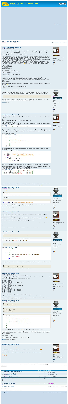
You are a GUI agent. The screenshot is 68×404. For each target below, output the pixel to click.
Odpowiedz (2, 42)
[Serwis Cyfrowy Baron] (5, 3)
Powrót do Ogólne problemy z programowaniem (8, 386)
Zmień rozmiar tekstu (65, 7)
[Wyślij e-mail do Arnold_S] (53, 64)
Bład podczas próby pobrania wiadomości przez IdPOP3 (13, 371)
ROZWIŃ (15, 134)
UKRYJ (6, 125)
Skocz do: (49, 386)
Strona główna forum (5, 392)
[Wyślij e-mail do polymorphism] (53, 111)
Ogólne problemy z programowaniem (11, 374)
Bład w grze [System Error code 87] (9, 383)
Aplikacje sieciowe (10, 372)
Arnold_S (5, 48)
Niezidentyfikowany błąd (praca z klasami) (11, 41)
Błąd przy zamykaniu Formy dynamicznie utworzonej (12, 373)
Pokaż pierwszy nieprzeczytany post (56, 42)
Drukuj (64, 7)
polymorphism (54, 96)
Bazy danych (9, 378)
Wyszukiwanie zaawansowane (62, 4)
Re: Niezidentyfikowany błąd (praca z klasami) (10, 89)
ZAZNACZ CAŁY (10, 134)
